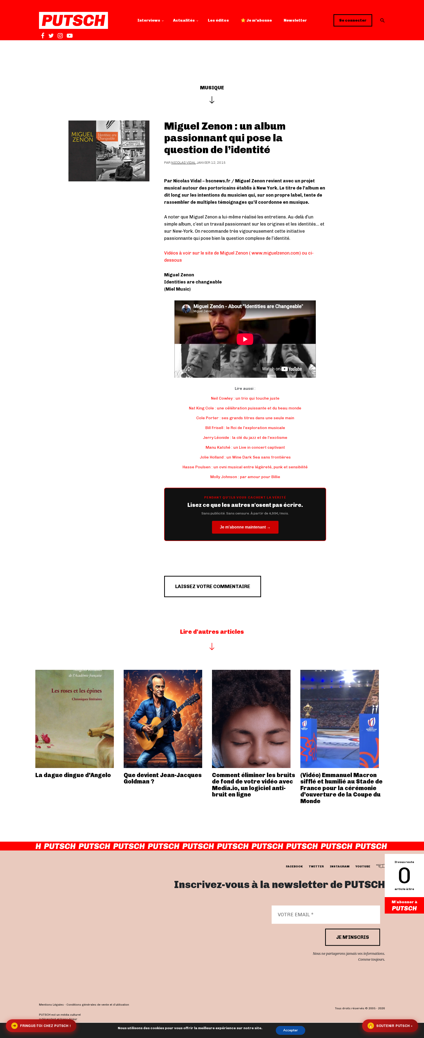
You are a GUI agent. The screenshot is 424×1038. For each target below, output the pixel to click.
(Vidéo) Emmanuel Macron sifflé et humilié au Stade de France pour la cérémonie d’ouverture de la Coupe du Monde (341, 788)
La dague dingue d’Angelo (73, 775)
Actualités (184, 20)
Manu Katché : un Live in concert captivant (245, 447)
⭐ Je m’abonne (256, 20)
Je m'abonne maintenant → (245, 527)
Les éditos (218, 20)
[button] (382, 20)
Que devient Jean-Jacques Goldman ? (163, 778)
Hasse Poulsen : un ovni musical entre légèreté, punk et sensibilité (245, 467)
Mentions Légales (51, 1005)
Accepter (290, 1030)
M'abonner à (404, 902)
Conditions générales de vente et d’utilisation (97, 1005)
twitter (316, 866)
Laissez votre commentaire (212, 586)
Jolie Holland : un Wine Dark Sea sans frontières (245, 457)
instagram (339, 866)
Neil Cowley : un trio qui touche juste (245, 398)
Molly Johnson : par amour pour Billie (245, 476)
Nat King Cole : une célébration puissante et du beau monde (245, 408)
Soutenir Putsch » (391, 1025)
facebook (294, 866)
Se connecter (353, 20)
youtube (362, 866)
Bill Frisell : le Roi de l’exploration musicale (245, 427)
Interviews (148, 20)
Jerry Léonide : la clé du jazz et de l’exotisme (245, 437)
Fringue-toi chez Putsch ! (42, 1025)
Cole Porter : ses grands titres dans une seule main (245, 418)
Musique (212, 88)
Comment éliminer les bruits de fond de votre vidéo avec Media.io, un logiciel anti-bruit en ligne (253, 784)
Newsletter (295, 20)
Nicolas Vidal (183, 163)
